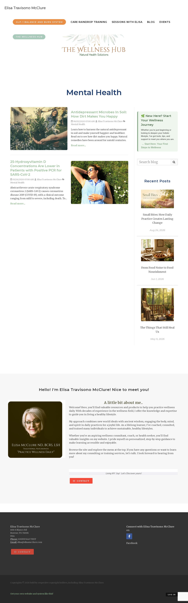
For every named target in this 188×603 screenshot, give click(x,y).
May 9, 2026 (157, 339)
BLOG (151, 22)
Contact (82, 481)
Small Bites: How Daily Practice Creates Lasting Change (157, 218)
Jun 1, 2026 (157, 279)
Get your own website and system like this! (31, 593)
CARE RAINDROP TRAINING (89, 22)
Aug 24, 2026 (157, 230)
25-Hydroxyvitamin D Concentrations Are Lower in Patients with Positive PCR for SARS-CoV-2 (36, 168)
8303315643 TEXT (27, 539)
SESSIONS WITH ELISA (127, 22)
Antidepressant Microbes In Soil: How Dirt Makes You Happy (99, 114)
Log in (172, 595)
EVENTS (165, 22)
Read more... (78, 145)
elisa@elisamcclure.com (29, 542)
